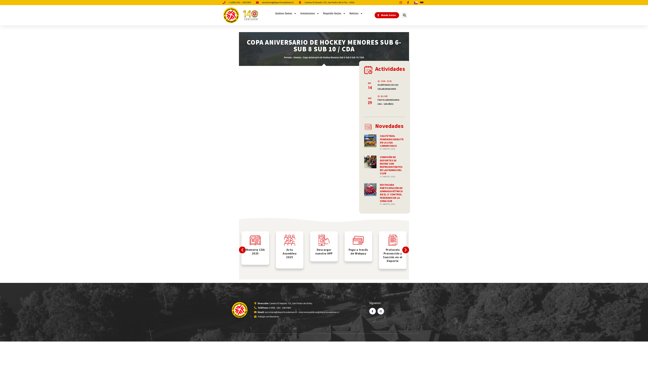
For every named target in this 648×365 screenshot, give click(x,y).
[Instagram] (380, 311)
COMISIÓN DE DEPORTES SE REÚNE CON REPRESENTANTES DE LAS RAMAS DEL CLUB (391, 165)
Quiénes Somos (283, 13)
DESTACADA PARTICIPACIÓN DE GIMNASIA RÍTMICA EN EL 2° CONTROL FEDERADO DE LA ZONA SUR (391, 193)
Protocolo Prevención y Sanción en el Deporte (392, 255)
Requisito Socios (332, 13)
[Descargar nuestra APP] (323, 240)
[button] (404, 15)
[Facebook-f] (372, 311)
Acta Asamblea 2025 (289, 253)
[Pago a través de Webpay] (358, 240)
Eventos (297, 57)
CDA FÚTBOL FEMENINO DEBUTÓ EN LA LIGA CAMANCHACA (391, 140)
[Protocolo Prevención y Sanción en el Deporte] (392, 240)
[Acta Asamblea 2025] (289, 240)
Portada (288, 57)
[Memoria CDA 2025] (255, 240)
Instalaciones (307, 13)
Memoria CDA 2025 (255, 251)
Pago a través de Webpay (358, 251)
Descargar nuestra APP (324, 251)
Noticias (353, 13)
